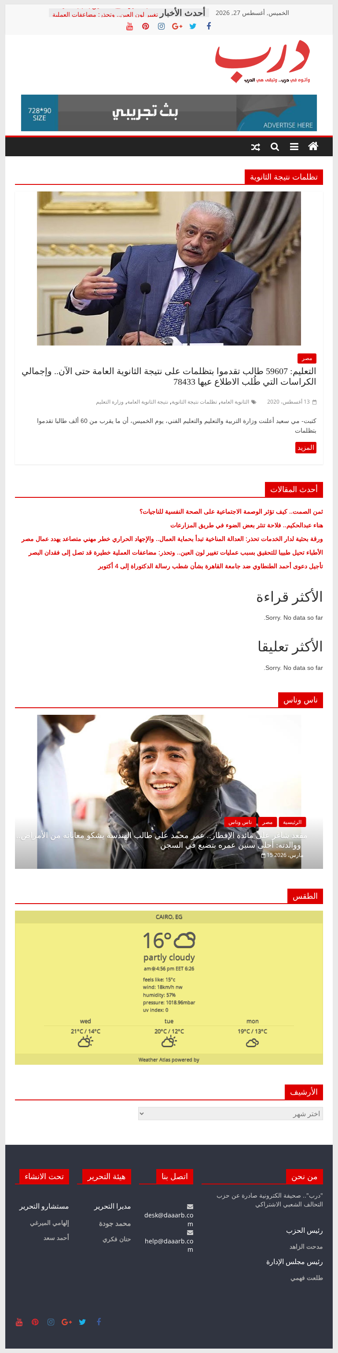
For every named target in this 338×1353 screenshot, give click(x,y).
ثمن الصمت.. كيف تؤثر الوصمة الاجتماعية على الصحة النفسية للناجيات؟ (231, 511)
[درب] (313, 146)
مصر (307, 358)
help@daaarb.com (169, 1245)
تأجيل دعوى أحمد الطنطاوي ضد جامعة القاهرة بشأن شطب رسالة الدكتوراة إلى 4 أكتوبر (210, 566)
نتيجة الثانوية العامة (147, 401)
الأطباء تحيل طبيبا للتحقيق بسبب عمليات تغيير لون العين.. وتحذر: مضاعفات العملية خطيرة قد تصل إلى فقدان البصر (175, 552)
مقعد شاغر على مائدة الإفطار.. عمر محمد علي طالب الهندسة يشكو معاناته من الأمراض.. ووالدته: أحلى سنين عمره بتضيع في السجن (162, 840)
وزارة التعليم (110, 401)
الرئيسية (292, 822)
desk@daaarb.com (168, 1219)
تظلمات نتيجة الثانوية (194, 401)
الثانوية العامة (234, 401)
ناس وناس (240, 822)
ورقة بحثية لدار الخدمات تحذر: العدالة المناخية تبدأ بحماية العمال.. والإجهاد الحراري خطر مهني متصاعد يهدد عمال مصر (172, 538)
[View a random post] (255, 146)
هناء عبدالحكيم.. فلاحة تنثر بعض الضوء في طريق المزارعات (246, 525)
